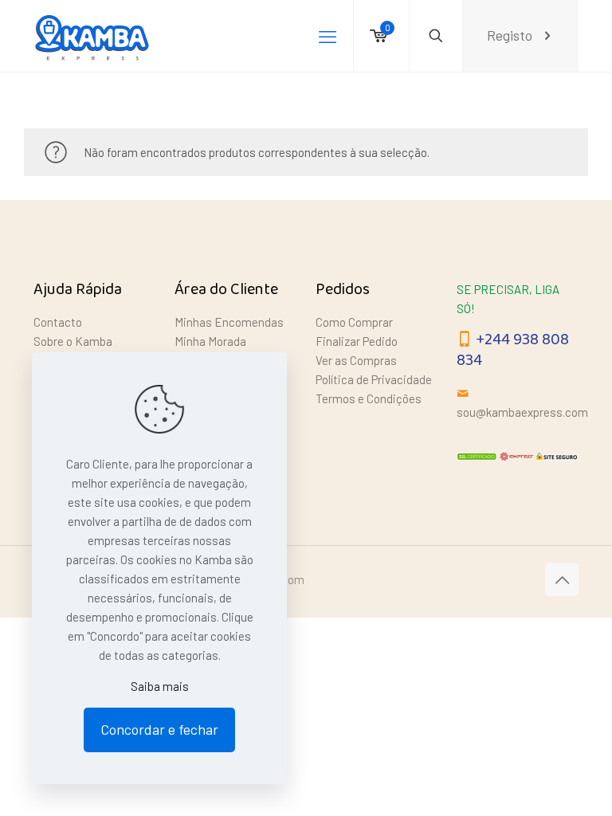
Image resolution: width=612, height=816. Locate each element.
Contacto (57, 322)
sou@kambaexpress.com (522, 412)
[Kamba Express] (94, 36)
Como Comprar (354, 322)
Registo (509, 35)
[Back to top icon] (562, 579)
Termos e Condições (369, 398)
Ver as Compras (356, 360)
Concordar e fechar (159, 729)
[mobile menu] (327, 35)
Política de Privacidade (374, 379)
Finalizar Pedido (357, 341)
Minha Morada (210, 341)
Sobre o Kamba (72, 341)
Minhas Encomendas (229, 322)
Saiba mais (160, 686)
